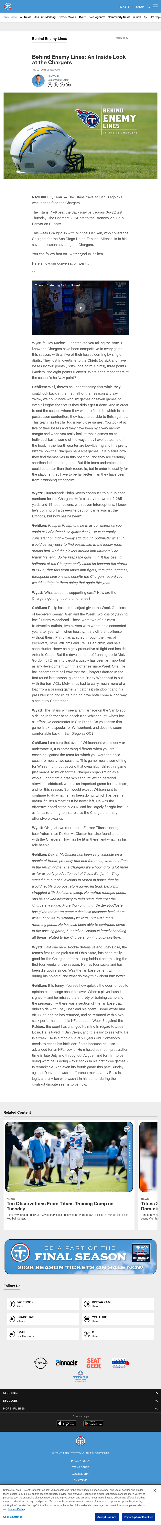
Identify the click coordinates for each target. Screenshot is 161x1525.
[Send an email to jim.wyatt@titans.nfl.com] (68, 85)
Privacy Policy (80, 1460)
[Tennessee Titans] (80, 1441)
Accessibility (80, 1473)
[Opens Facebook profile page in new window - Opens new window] (50, 85)
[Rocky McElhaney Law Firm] (120, 1363)
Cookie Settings (12, 1516)
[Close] (154, 1490)
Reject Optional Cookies (138, 1517)
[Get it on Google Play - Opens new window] (93, 1425)
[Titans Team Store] (80, 1376)
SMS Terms (80, 1480)
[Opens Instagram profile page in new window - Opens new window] (62, 85)
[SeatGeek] (93, 1363)
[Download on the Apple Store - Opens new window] (66, 1423)
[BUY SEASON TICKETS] (81, 1257)
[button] (80, 308)
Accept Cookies (106, 1517)
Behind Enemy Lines (49, 38)
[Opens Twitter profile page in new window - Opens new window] (56, 85)
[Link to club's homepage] (8, 5)
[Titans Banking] (67, 1363)
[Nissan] (40, 1363)
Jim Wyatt (53, 76)
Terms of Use (80, 1467)
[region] (80, 1504)
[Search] (148, 6)
